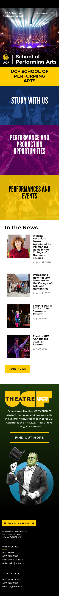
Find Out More (29, 437)
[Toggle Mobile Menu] (55, 3)
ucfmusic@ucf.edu (13, 563)
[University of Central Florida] (24, 3)
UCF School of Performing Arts (14, 15)
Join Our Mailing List (20, 523)
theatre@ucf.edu (12, 586)
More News (17, 368)
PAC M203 (8, 552)
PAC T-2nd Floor (11, 579)
